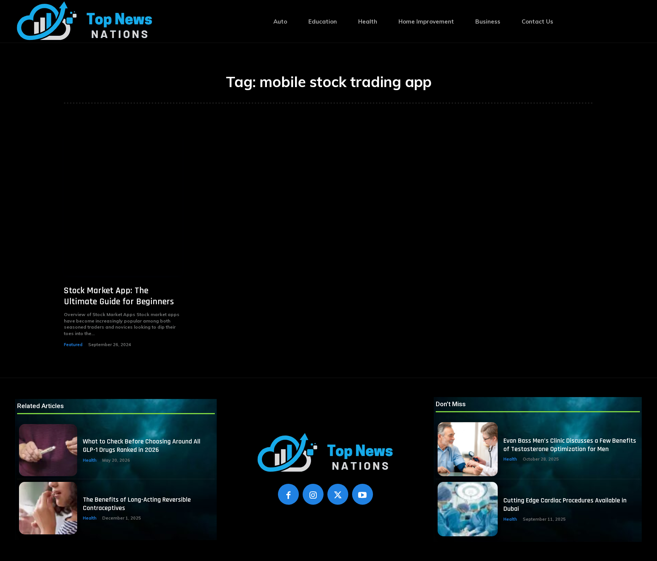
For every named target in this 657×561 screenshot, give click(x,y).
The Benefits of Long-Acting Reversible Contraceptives (137, 503)
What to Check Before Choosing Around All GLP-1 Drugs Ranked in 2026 (141, 445)
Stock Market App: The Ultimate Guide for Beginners (119, 296)
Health (90, 460)
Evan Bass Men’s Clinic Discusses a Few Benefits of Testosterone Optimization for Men (569, 444)
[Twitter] (337, 494)
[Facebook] (288, 494)
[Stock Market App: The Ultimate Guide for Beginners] (123, 205)
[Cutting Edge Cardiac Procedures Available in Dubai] (468, 509)
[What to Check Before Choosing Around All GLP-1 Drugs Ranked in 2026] (48, 450)
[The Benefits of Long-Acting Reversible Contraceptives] (48, 508)
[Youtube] (362, 494)
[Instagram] (313, 494)
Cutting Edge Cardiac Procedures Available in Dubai (565, 504)
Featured (73, 344)
